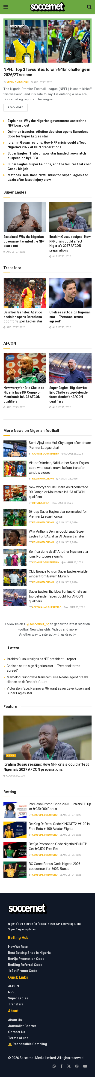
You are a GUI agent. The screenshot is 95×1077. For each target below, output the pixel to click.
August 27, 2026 (42, 82)
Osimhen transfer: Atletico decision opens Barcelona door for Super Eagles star (22, 316)
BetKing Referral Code (25, 965)
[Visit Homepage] (47, 7)
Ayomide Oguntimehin (45, 453)
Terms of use (18, 1038)
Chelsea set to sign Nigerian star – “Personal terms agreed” (70, 316)
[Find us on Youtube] (85, 1066)
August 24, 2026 (71, 875)
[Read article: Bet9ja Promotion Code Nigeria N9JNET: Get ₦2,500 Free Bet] (15, 850)
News (11, 58)
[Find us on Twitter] (69, 1066)
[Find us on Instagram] (77, 1066)
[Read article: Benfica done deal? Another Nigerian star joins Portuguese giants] (15, 557)
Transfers (16, 1004)
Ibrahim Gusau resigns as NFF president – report (41, 659)
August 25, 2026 (63, 503)
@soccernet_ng (38, 624)
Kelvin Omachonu (18, 82)
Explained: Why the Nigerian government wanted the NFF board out (24, 241)
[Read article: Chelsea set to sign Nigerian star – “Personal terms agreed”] (70, 293)
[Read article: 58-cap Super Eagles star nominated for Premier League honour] (15, 517)
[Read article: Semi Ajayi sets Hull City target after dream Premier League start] (15, 448)
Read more (18, 107)
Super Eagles (18, 998)
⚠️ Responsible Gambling (27, 1044)
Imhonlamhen (40, 503)
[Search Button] (89, 7)
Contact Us (16, 1032)
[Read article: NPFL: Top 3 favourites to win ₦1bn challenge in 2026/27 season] (47, 40)
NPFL (12, 992)
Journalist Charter (22, 1026)
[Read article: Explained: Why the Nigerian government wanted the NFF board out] (24, 217)
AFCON (13, 986)
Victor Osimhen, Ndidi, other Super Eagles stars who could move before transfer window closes (59, 468)
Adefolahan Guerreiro (46, 607)
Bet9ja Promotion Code (26, 959)
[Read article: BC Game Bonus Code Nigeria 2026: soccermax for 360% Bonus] (15, 870)
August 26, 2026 (73, 453)
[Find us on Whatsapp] (54, 1066)
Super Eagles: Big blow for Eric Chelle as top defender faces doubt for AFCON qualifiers (58, 596)
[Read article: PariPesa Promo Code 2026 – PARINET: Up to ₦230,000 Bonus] (15, 810)
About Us (15, 1020)
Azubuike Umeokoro (45, 815)
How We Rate (18, 947)
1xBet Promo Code (22, 971)
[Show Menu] (5, 7)
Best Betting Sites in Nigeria (29, 953)
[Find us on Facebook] (61, 1066)
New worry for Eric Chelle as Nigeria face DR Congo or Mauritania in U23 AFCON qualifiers (58, 492)
